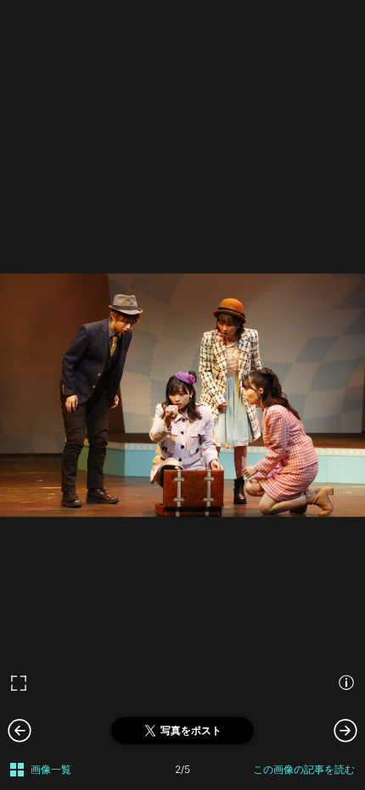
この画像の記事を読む (304, 769)
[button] (345, 729)
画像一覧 (51, 769)
